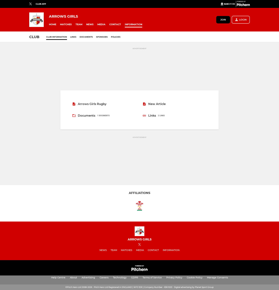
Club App (41, 4)
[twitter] (30, 4)
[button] (52, 24)
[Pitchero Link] (243, 5)
